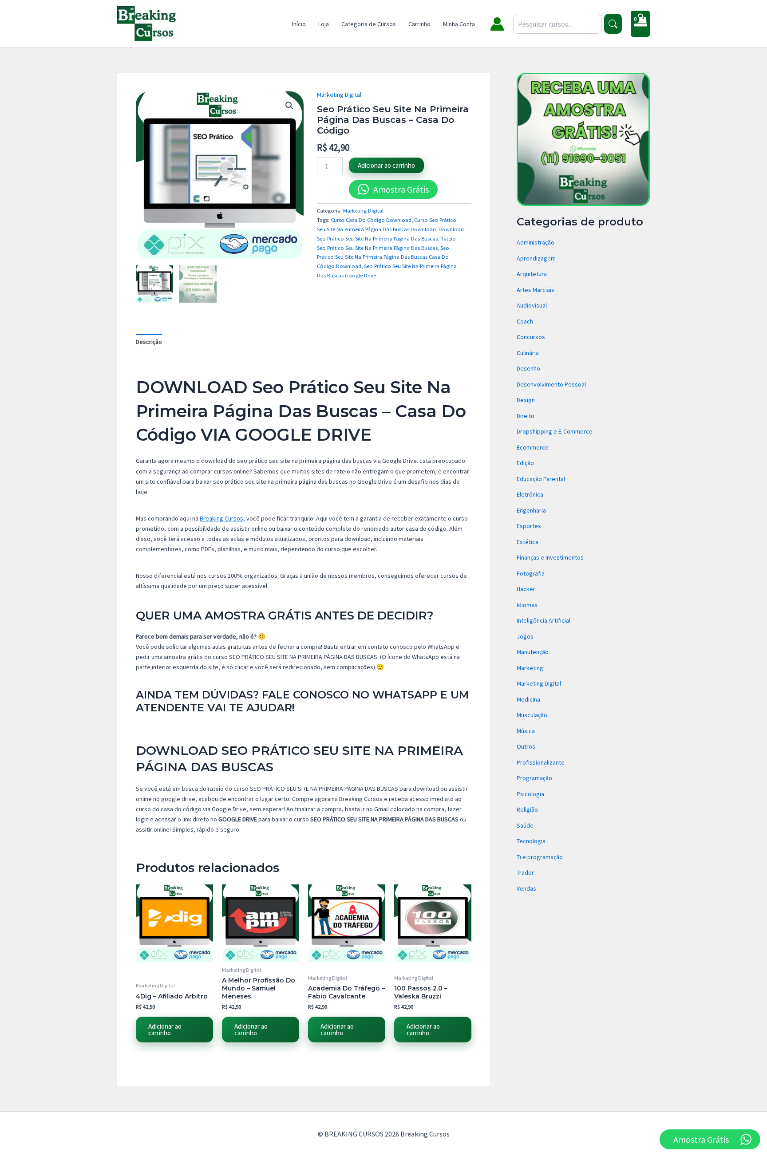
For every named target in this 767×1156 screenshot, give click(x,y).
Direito (525, 416)
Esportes (529, 526)
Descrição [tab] (149, 342)
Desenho (528, 368)
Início (299, 24)
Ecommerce (533, 447)
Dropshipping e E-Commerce (555, 431)
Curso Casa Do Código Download (371, 220)
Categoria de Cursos (368, 24)
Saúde (525, 825)
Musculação (532, 715)
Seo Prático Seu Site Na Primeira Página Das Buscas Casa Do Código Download (383, 257)
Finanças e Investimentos (550, 557)
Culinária (528, 353)
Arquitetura (532, 274)
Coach (525, 321)
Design (526, 400)
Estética (527, 542)
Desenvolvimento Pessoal (551, 384)
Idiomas (527, 605)
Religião (527, 809)
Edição (525, 463)
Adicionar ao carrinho (386, 165)
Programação (534, 778)
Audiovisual (532, 305)
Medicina (528, 699)
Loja (323, 24)
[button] (289, 106)
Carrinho (419, 24)
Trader (525, 872)
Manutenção (533, 652)
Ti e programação (540, 857)
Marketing (530, 668)
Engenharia (531, 510)
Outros (526, 746)
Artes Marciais (535, 290)
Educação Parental (541, 479)
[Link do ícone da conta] (497, 24)
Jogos (525, 636)
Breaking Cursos (221, 518)
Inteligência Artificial (543, 620)
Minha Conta (459, 24)
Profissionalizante (541, 762)
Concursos (531, 337)
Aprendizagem (536, 258)
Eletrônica (530, 494)
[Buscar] (613, 24)
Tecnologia (531, 841)
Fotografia (531, 573)
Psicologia (530, 794)
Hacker (526, 589)
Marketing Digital (339, 95)
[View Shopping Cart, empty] (640, 24)
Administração (535, 242)
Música (526, 731)
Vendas (526, 888)
